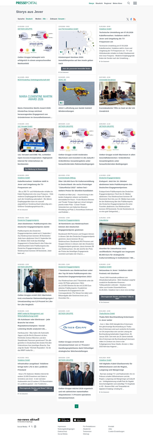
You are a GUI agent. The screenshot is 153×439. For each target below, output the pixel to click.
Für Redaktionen (89, 426)
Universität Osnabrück (107, 80)
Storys (91, 3)
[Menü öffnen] (135, 3)
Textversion (87, 431)
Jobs (110, 429)
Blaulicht (99, 3)
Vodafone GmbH (105, 29)
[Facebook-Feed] (131, 19)
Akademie (87, 429)
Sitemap (86, 434)
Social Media (62, 434)
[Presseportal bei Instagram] (34, 426)
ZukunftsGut (103, 220)
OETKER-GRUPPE (25, 29)
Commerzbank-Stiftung (66, 178)
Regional (107, 3)
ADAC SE (62, 80)
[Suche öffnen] (128, 3)
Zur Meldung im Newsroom (35, 169)
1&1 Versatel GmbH (25, 126)
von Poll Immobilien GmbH (68, 29)
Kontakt (111, 426)
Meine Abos (117, 3)
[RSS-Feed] (134, 19)
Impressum (62, 426)
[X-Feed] (127, 19)
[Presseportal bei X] (31, 427)
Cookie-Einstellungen (116, 431)
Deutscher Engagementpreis (109, 178)
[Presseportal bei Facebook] (28, 427)
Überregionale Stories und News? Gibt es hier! (117, 297)
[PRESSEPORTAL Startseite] (26, 3)
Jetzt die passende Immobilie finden (76, 69)
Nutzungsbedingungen (66, 429)
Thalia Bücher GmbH (107, 313)
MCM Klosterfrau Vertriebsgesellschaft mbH (34, 80)
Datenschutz (62, 431)
